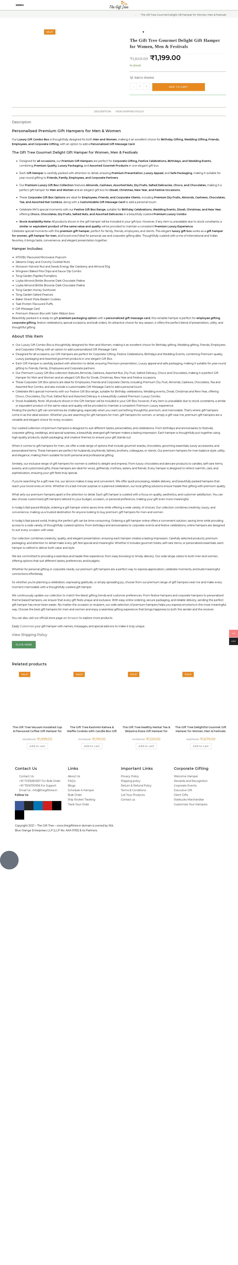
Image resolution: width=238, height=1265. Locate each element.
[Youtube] (47, 805)
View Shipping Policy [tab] (129, 111)
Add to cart (178, 87)
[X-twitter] (56, 805)
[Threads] (19, 815)
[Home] (133, 14)
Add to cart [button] (37, 746)
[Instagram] (28, 805)
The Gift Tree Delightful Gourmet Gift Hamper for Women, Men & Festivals (200, 729)
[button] (142, 77)
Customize (27, 626)
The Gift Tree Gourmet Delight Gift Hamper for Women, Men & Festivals (183, 14)
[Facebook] (19, 805)
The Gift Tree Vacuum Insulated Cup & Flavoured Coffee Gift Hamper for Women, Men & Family (37, 729)
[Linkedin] (38, 805)
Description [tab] (102, 111)
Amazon (73, 618)
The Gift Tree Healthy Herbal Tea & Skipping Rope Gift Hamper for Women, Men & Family (146, 729)
